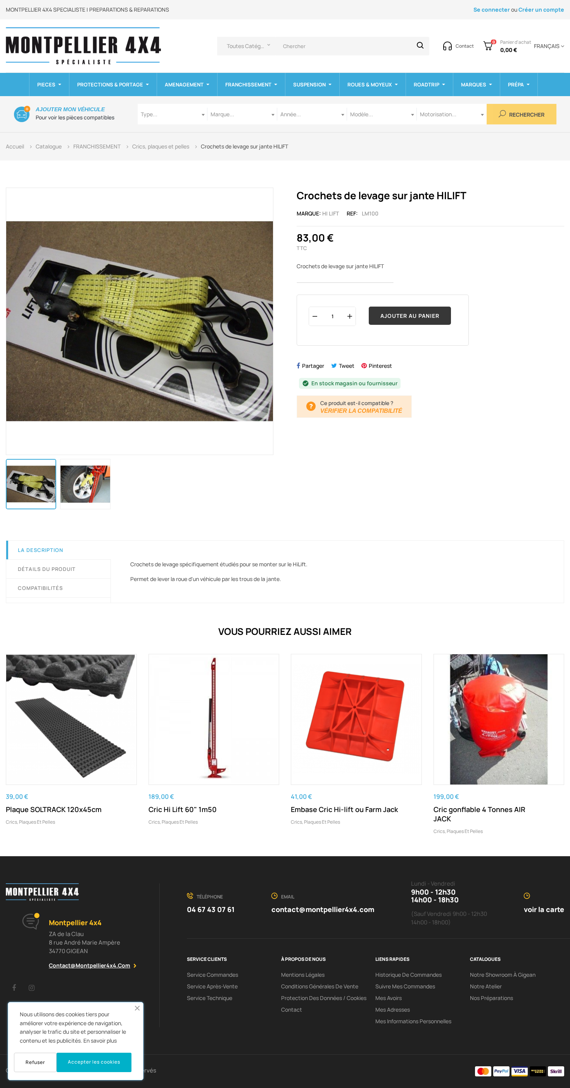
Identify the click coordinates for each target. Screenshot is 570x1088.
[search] (420, 46)
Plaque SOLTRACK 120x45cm (54, 809)
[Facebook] (14, 987)
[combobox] (172, 114)
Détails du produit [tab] (47, 569)
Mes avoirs (388, 998)
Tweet (346, 365)
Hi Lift (330, 213)
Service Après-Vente (212, 986)
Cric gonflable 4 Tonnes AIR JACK (479, 814)
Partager (313, 365)
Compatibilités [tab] (40, 588)
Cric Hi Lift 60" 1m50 (183, 809)
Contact (291, 1009)
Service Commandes (212, 974)
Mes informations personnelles (413, 1021)
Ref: (352, 213)
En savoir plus (100, 1040)
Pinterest (380, 365)
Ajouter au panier (409, 315)
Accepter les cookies (94, 1062)
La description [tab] (40, 550)
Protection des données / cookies (323, 998)
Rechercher (526, 115)
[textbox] (172, 114)
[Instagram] (31, 987)
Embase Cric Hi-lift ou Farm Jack (344, 809)
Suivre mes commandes (405, 986)
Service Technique (209, 998)
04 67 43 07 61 (211, 909)
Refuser (35, 1062)
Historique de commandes (408, 974)
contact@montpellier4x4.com (89, 965)
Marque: (309, 213)
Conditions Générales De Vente (319, 986)
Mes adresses (392, 1009)
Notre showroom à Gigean (502, 974)
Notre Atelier (486, 986)
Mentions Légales (303, 974)
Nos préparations (491, 998)
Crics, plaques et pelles (30, 822)
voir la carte (544, 909)
